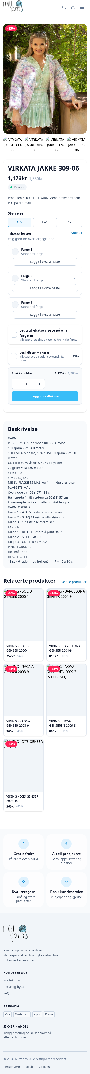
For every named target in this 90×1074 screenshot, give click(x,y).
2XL (70, 222)
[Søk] (64, 7)
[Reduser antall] (17, 384)
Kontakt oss (11, 980)
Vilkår (29, 1067)
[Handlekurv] (73, 7)
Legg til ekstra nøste (45, 261)
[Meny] (82, 7)
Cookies (44, 1067)
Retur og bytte (13, 987)
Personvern (11, 1067)
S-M (19, 222)
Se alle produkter (74, 582)
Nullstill (76, 233)
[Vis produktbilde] (13, 145)
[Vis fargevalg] (74, 252)
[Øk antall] (39, 384)
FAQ (6, 993)
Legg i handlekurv (45, 396)
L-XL (45, 222)
